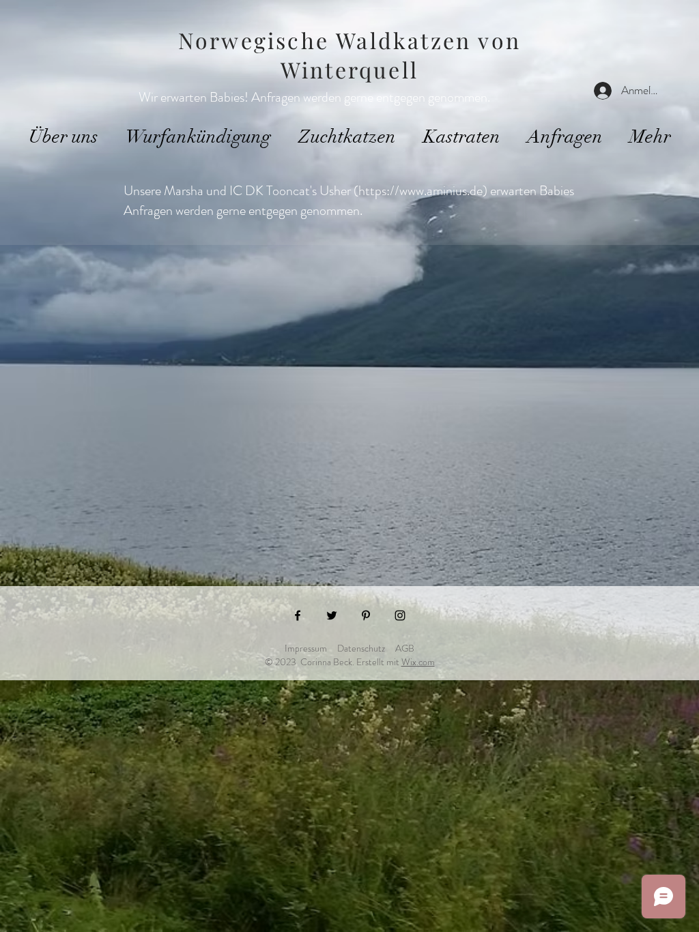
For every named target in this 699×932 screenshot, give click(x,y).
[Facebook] (297, 615)
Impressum (306, 648)
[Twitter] (332, 615)
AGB (404, 648)
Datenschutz (361, 648)
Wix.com (418, 662)
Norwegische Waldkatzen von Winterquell (349, 54)
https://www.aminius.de (420, 191)
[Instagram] (400, 615)
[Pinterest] (366, 615)
